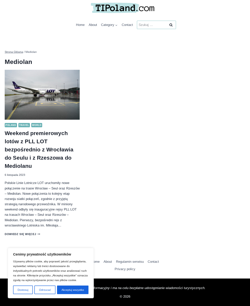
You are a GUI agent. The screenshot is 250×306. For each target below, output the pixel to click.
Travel (24, 125)
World (36, 125)
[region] (51, 273)
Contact (127, 25)
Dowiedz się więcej (22, 234)
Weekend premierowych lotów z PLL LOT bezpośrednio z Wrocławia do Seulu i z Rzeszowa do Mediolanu (39, 149)
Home (80, 25)
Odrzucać (45, 289)
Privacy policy (125, 269)
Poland (10, 125)
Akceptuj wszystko (73, 289)
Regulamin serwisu (130, 262)
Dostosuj (23, 289)
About (93, 25)
